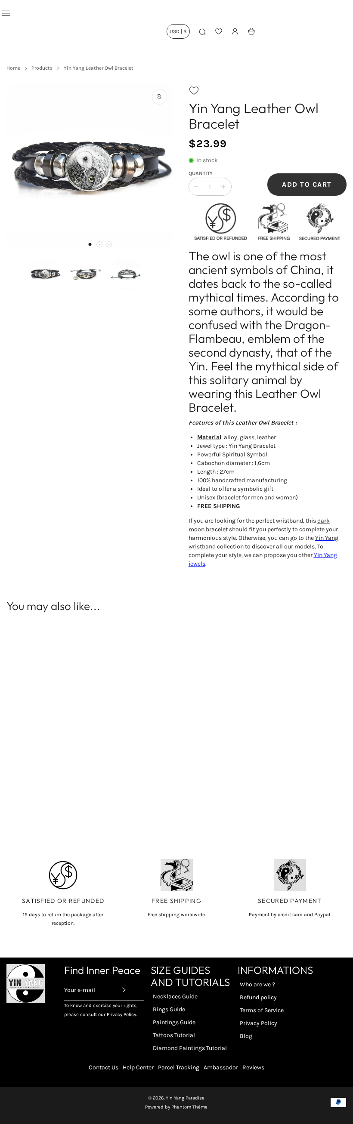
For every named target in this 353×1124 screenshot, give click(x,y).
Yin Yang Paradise (185, 1098)
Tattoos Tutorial (174, 1035)
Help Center (138, 1067)
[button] (90, 244)
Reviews (253, 1067)
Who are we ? (257, 984)
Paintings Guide (174, 1022)
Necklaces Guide (175, 996)
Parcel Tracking (178, 1067)
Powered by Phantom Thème (176, 1107)
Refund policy (258, 997)
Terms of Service (262, 1010)
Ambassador (221, 1067)
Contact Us (103, 1067)
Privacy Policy (258, 1023)
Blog (246, 1036)
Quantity (201, 173)
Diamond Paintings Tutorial (190, 1048)
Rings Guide (169, 1009)
